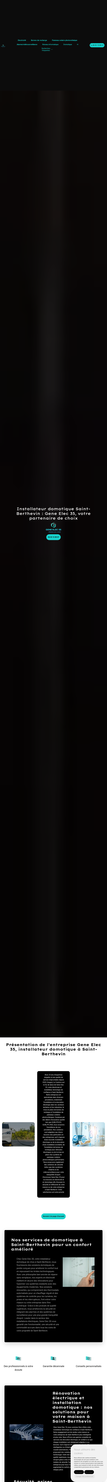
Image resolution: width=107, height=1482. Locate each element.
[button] (52, 49)
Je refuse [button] (89, 1472)
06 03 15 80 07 (98, 45)
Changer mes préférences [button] (84, 1476)
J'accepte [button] (79, 1472)
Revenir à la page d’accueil (53, 1216)
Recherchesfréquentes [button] (46, 49)
